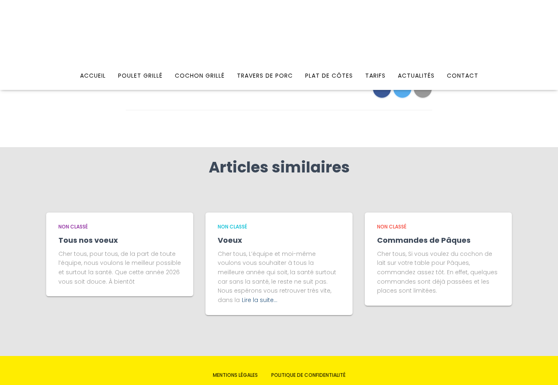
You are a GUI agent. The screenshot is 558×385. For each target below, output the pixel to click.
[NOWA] (279, 34)
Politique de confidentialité (308, 375)
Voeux (230, 240)
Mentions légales (235, 375)
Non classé (73, 226)
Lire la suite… (259, 300)
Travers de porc (265, 76)
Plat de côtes (329, 76)
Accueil (93, 76)
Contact (462, 76)
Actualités (416, 76)
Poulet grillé (140, 76)
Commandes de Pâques (424, 240)
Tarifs (375, 76)
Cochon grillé (200, 76)
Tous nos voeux (88, 240)
